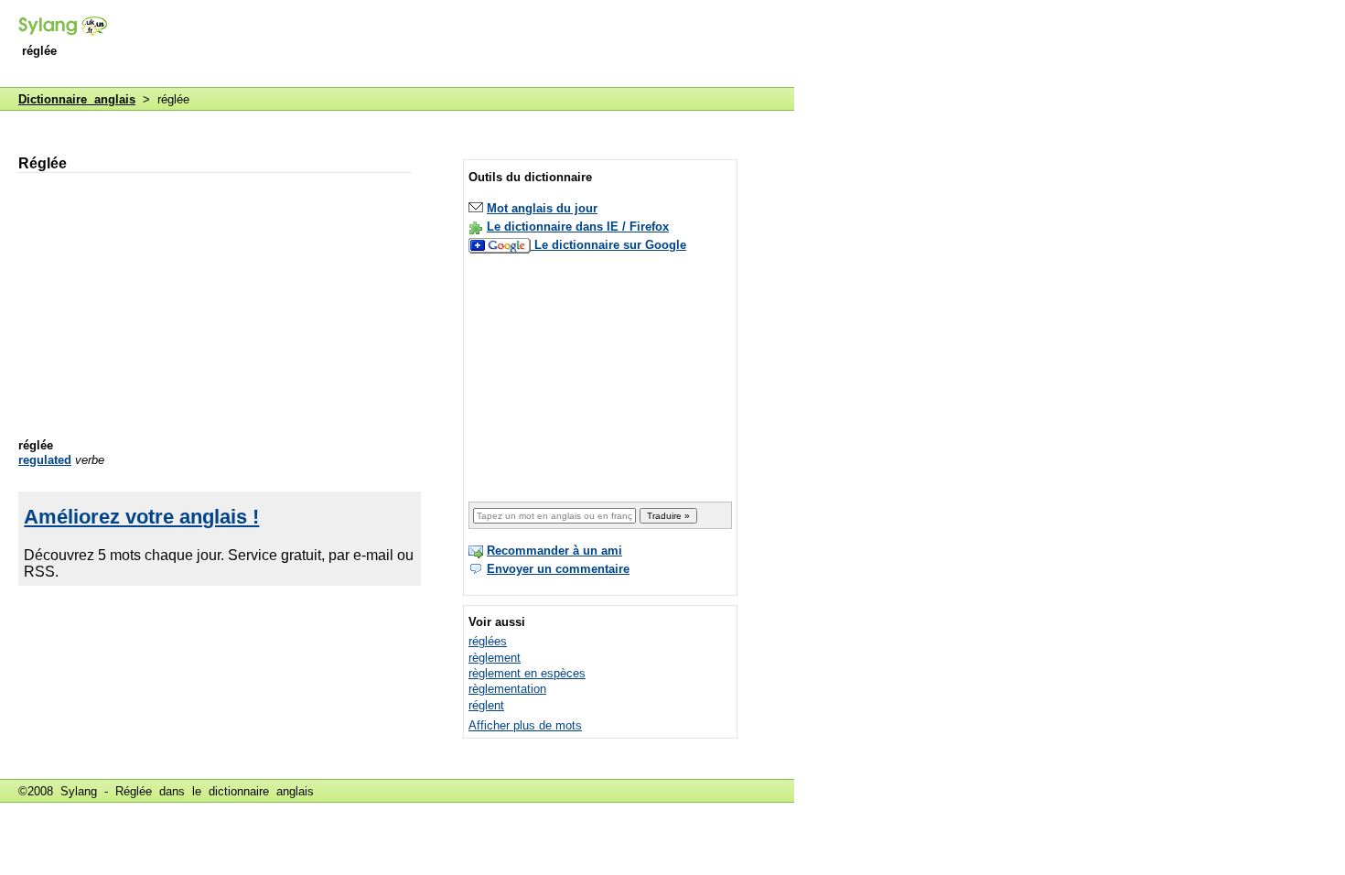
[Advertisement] (461, 45)
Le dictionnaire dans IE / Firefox (578, 226)
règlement (494, 657)
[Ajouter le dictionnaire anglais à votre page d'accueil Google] (501, 245)
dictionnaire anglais (261, 791)
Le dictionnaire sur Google (610, 245)
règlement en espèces (527, 673)
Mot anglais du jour (542, 208)
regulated (44, 460)
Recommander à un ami (554, 550)
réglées (487, 641)
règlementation (507, 689)
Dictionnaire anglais (76, 99)
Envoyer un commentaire (558, 569)
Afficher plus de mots (525, 725)
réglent (486, 705)
